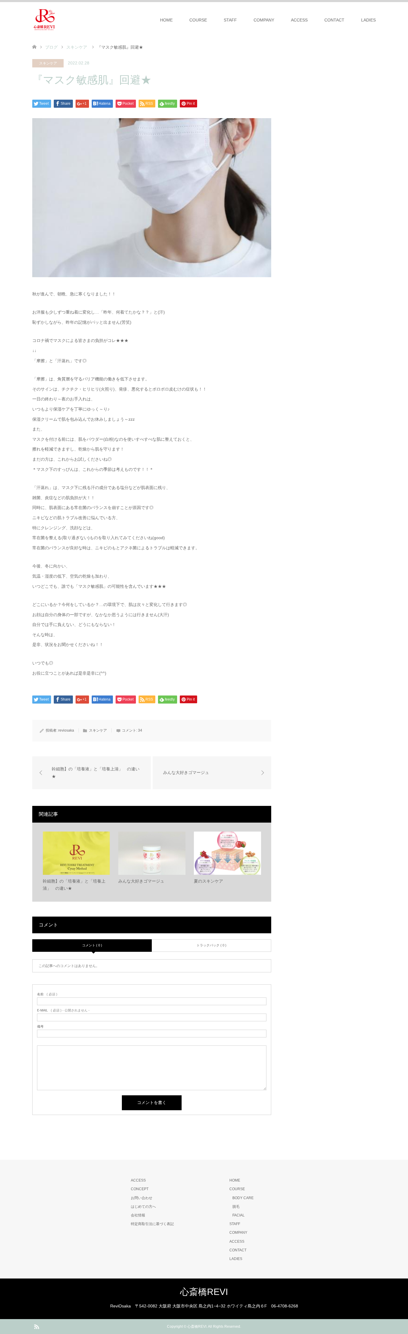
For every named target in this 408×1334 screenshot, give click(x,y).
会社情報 (138, 1215)
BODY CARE (243, 1198)
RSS (36, 1326)
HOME (166, 20)
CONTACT (334, 20)
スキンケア (48, 63)
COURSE (198, 20)
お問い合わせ (141, 1198)
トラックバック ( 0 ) (211, 945)
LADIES (368, 20)
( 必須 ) (47, 994)
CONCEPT (139, 1189)
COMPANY (264, 20)
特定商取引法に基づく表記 (152, 1224)
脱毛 (236, 1207)
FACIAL (238, 1215)
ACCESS (299, 20)
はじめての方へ (143, 1207)
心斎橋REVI (204, 1292)
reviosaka (66, 730)
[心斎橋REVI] (44, 20)
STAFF (230, 20)
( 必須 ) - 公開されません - (63, 1010)
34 (140, 730)
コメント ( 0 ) (92, 945)
